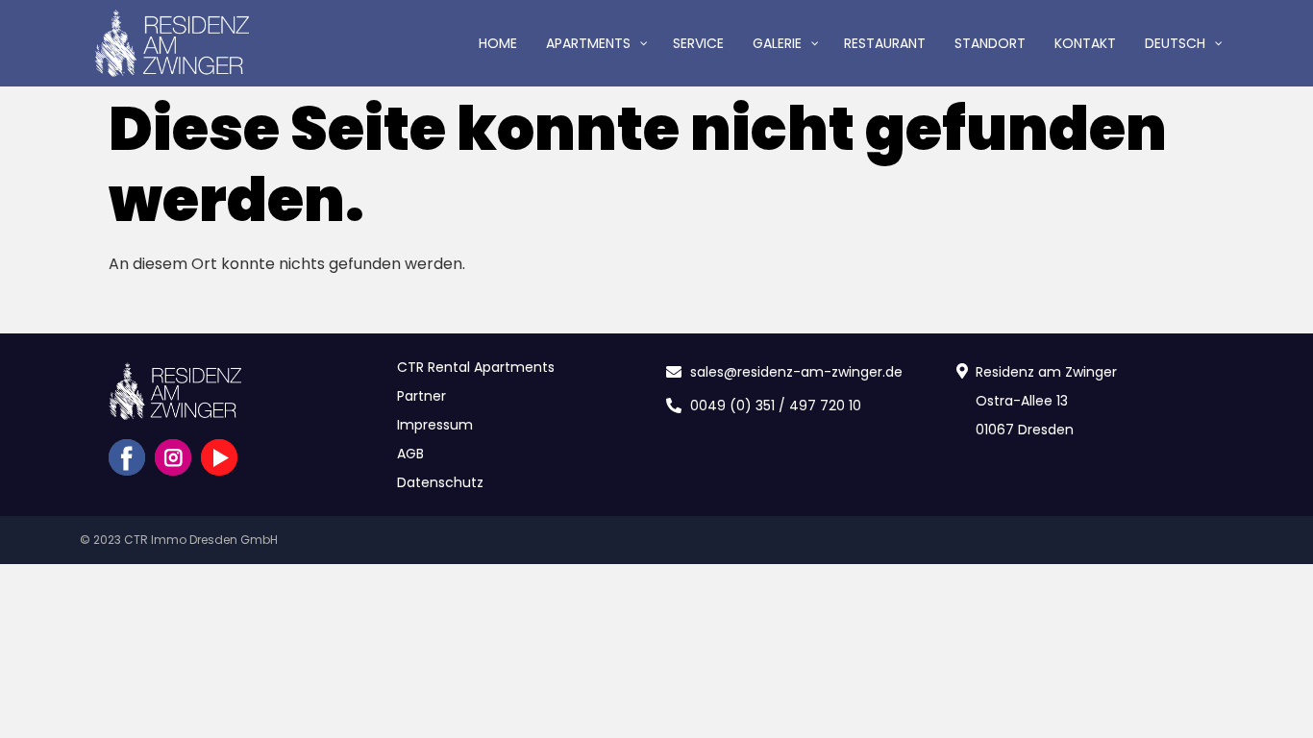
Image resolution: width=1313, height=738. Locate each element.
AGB (410, 453)
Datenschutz (440, 482)
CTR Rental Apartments (476, 367)
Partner (421, 396)
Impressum (435, 424)
